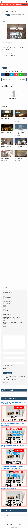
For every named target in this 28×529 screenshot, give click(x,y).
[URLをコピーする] (25, 74)
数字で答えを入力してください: (9, 365)
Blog (17, 524)
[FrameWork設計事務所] (14, 1)
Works (8, 524)
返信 (4, 306)
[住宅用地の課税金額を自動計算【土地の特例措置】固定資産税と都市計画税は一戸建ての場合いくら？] (14, 486)
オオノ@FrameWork (14, 98)
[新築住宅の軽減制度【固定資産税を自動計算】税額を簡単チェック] (14, 464)
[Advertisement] (14, 224)
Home (5, 524)
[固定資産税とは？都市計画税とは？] (14, 506)
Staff (11, 524)
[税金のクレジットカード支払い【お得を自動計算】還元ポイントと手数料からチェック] (14, 421)
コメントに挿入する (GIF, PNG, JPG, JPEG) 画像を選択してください (14, 377)
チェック (24, 4)
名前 (4, 351)
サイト (4, 360)
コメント (5, 334)
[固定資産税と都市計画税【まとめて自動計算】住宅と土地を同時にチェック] (14, 443)
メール (5, 355)
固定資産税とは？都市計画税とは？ (9, 488)
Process (14, 524)
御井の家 (8, 14)
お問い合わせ (21, 524)
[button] (3, 74)
